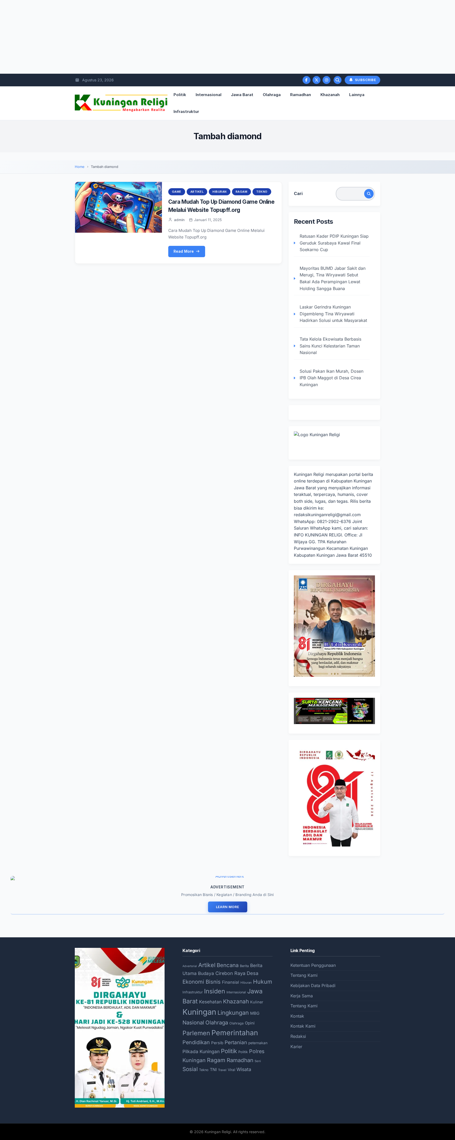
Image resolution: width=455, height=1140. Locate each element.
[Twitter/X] (316, 80)
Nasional (193, 1022)
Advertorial (189, 966)
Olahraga (272, 94)
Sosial (190, 1069)
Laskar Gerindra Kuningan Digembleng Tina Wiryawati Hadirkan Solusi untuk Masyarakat (333, 313)
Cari (298, 193)
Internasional (208, 94)
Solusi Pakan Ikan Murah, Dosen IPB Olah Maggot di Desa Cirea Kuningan (331, 378)
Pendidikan (196, 1042)
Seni (258, 1061)
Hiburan (219, 191)
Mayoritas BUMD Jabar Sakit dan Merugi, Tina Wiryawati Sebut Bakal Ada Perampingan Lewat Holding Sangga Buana (332, 278)
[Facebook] (306, 80)
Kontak (297, 1016)
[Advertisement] (158, 37)
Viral (231, 1070)
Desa (252, 973)
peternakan (258, 1043)
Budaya (206, 973)
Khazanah (330, 94)
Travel (222, 1070)
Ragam (242, 191)
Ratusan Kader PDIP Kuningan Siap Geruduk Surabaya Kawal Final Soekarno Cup (334, 242)
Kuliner (256, 1002)
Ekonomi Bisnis (201, 981)
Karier (296, 1046)
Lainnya (356, 94)
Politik (180, 94)
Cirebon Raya (230, 973)
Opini (250, 1022)
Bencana (228, 965)
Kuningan (199, 1012)
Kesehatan (210, 1001)
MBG (254, 1013)
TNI (213, 1069)
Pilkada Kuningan (201, 1051)
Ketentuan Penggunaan (313, 965)
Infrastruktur (186, 111)
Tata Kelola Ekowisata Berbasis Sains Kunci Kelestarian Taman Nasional (330, 345)
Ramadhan (300, 94)
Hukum (262, 981)
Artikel (197, 191)
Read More (184, 251)
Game (176, 191)
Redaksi (298, 1036)
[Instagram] (326, 80)
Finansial (230, 982)
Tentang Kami (304, 975)
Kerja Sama (301, 995)
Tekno (262, 191)
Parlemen (196, 1033)
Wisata (243, 1069)
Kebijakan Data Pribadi (312, 985)
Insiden (214, 991)
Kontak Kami (302, 1026)
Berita (244, 966)
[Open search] (338, 80)
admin (179, 220)
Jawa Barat (242, 94)
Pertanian (236, 1042)
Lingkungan (233, 1012)
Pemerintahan (234, 1032)
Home (80, 167)
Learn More (227, 907)
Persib (217, 1043)
